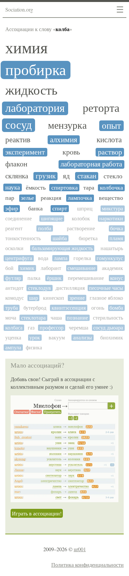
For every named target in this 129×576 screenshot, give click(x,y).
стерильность (108, 318)
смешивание (81, 268)
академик (112, 268)
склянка (16, 176)
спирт (59, 208)
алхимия (63, 139)
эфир (11, 208)
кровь (71, 152)
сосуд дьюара (108, 328)
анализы (82, 337)
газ (31, 328)
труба (11, 308)
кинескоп (53, 298)
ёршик (54, 278)
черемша (78, 328)
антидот (14, 288)
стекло (113, 176)
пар (9, 198)
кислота (109, 139)
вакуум (57, 337)
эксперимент (25, 152)
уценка (13, 337)
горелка (82, 258)
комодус (14, 298)
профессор (52, 328)
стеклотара (33, 318)
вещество (111, 198)
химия (26, 48)
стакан (86, 176)
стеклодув (39, 288)
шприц (85, 208)
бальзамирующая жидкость (62, 248)
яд (66, 176)
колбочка (111, 187)
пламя (116, 238)
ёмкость (36, 187)
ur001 (80, 549)
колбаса (13, 328)
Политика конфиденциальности (87, 564)
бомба (116, 308)
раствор (110, 152)
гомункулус (110, 258)
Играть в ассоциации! (37, 513)
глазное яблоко (106, 298)
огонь (97, 308)
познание (77, 318)
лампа (60, 258)
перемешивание (86, 278)
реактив (17, 140)
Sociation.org (19, 9)
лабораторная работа (91, 164)
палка (33, 278)
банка (35, 208)
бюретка (88, 238)
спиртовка (64, 187)
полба (44, 228)
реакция (51, 198)
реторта (101, 108)
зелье (27, 198)
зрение (77, 298)
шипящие (52, 218)
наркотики (111, 218)
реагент (13, 228)
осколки (14, 248)
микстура (112, 208)
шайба (60, 238)
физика (34, 347)
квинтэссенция (69, 308)
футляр (13, 278)
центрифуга (18, 258)
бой (9, 268)
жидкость (31, 90)
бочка (116, 228)
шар (33, 298)
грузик (46, 176)
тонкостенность (23, 238)
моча (10, 318)
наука (12, 187)
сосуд (18, 125)
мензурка (67, 125)
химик (27, 268)
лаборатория (35, 108)
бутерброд (34, 308)
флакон (16, 164)
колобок (81, 218)
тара (88, 187)
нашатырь (112, 248)
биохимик (111, 337)
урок (34, 337)
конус (116, 278)
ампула (13, 347)
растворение (81, 228)
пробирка (35, 70)
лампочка (80, 198)
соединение (18, 218)
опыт (111, 125)
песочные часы (106, 288)
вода (43, 258)
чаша (56, 318)
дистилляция (70, 288)
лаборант (51, 268)
